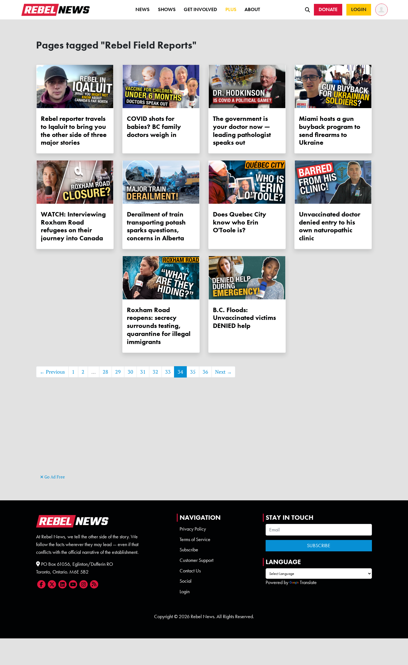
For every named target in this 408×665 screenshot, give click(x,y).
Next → (223, 372)
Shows (167, 9)
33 (168, 372)
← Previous (52, 372)
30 (130, 372)
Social (186, 581)
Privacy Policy (193, 529)
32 (155, 372)
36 (205, 372)
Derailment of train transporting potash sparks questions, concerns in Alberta (156, 226)
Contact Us (190, 570)
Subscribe (189, 549)
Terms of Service (195, 539)
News (142, 9)
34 (180, 372)
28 (105, 372)
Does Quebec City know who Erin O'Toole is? (239, 222)
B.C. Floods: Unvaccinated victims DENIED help (244, 317)
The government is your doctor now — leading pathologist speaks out (242, 130)
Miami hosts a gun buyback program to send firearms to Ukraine (329, 130)
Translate (308, 582)
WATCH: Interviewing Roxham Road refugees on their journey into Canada (73, 226)
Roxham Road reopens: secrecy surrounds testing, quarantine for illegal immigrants (158, 325)
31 (143, 372)
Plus (230, 9)
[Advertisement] (204, 434)
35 (193, 372)
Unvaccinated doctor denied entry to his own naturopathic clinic (329, 226)
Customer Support (196, 560)
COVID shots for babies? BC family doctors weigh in (154, 126)
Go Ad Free (54, 477)
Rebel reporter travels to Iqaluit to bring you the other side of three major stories (74, 130)
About (252, 9)
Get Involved (200, 9)
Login (185, 591)
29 (118, 372)
